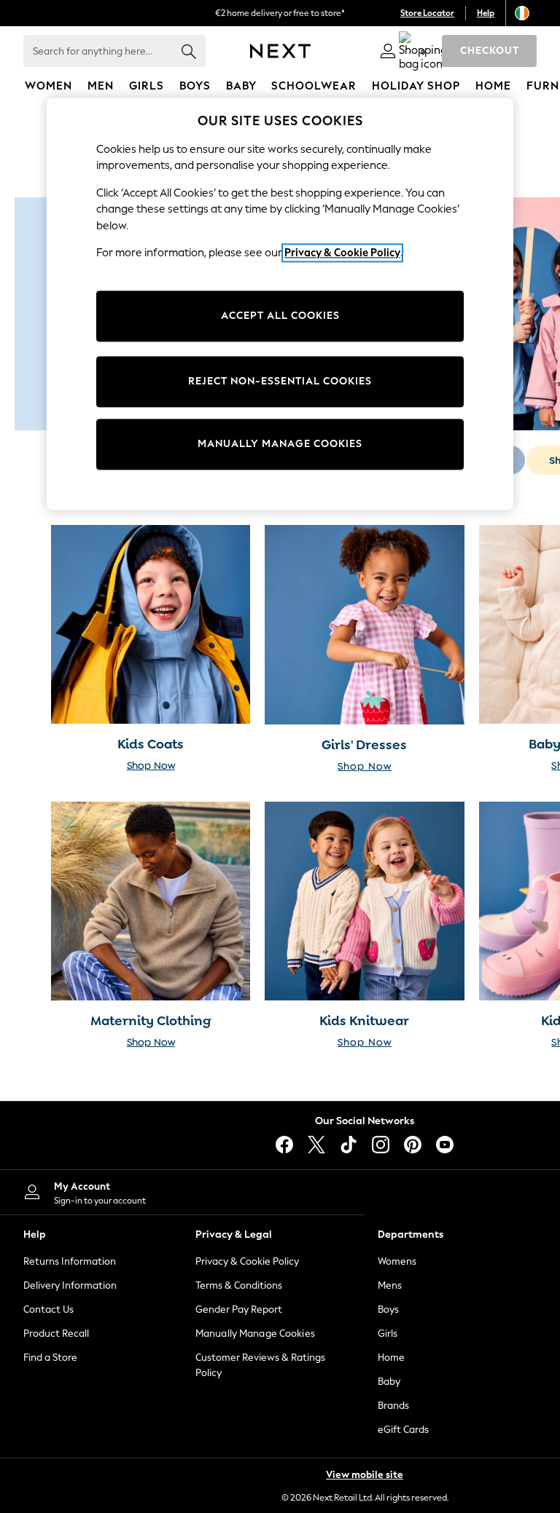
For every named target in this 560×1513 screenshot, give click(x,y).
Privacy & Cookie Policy (247, 1261)
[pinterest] (413, 1145)
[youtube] (445, 1145)
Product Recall (56, 1333)
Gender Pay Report (238, 1309)
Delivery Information (70, 1285)
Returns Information (69, 1261)
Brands (393, 1405)
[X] (316, 1145)
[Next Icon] (280, 51)
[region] (280, 304)
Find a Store (50, 1357)
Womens (397, 1261)
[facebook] (284, 1145)
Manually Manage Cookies (255, 1333)
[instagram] (381, 1145)
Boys (388, 1309)
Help (485, 13)
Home (391, 1357)
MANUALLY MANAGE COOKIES (280, 444)
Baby (389, 1381)
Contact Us (48, 1309)
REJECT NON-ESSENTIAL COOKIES (280, 382)
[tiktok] (348, 1145)
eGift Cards (403, 1429)
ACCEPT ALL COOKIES (280, 316)
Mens (390, 1285)
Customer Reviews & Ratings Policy (260, 1365)
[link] (388, 51)
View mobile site (364, 1475)
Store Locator (427, 13)
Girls (387, 1333)
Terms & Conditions (238, 1285)
